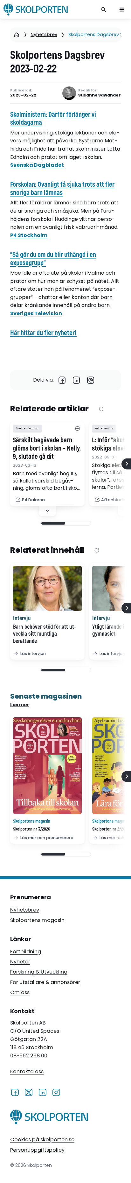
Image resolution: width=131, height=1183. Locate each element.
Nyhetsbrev (44, 34)
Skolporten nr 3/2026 (31, 829)
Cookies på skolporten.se (42, 1139)
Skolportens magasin (37, 920)
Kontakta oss (27, 1071)
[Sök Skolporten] (103, 9)
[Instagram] (56, 1092)
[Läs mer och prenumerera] (47, 765)
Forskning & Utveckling (38, 971)
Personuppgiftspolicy (37, 1150)
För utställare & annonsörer (45, 982)
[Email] (91, 380)
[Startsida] (17, 34)
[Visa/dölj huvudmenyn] (122, 9)
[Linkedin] (76, 380)
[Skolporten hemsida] (35, 9)
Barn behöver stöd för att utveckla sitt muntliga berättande (44, 634)
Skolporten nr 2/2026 (110, 829)
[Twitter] (28, 1092)
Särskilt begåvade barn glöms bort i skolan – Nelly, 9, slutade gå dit (47, 448)
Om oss (20, 992)
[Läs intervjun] (47, 588)
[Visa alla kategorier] (77, 428)
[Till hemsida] (49, 1118)
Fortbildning (25, 951)
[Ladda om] (101, 409)
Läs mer (19, 704)
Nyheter (20, 961)
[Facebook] (62, 380)
